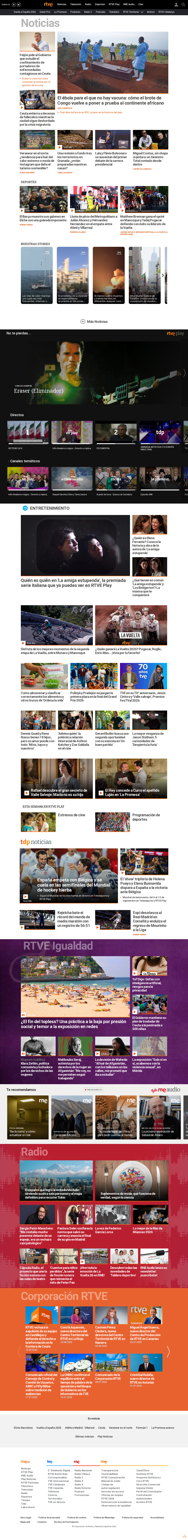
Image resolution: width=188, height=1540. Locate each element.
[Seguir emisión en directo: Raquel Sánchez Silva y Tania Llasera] (72, 483)
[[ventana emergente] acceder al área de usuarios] (176, 4)
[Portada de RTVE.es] (48, 4)
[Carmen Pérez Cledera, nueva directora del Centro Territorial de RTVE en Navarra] (111, 1327)
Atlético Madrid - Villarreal (79, 1427)
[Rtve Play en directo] (13, 5)
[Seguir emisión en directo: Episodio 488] (160, 483)
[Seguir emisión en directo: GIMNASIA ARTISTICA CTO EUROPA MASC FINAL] (160, 437)
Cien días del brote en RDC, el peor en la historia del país (91, 112)
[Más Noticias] (94, 322)
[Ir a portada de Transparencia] (134, 1462)
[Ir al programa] (94, 372)
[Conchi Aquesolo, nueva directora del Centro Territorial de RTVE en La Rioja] (76, 1325)
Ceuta (101, 1427)
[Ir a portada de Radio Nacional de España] (86, 1462)
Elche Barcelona (23, 1427)
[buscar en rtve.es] (183, 4)
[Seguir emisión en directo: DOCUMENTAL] (116, 437)
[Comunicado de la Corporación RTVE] (111, 1368)
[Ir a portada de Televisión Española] (59, 1462)
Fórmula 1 (142, 1427)
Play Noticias (105, 1436)
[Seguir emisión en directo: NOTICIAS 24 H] (27, 437)
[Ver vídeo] (28, 1116)
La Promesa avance (162, 1427)
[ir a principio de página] (184, 1536)
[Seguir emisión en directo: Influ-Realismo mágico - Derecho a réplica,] (72, 437)
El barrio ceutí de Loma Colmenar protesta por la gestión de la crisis (36, 82)
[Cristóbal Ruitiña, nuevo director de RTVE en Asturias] (146, 1370)
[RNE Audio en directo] (18, 5)
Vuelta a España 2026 (48, 1427)
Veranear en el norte (120, 1427)
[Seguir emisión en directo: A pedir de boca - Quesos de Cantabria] (116, 483)
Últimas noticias (84, 1436)
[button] (3, 373)
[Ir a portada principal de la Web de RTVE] (33, 1461)
